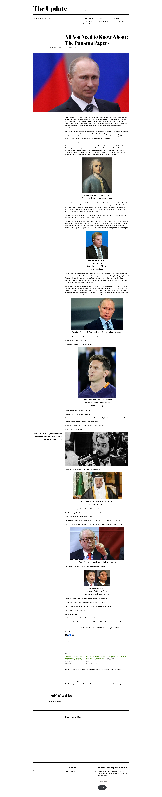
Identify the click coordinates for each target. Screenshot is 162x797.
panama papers (99, 669)
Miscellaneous (103, 24)
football (73, 669)
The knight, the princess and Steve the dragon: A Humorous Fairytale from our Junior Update (95, 658)
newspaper (85, 669)
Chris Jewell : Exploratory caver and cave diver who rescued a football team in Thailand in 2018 (74, 658)
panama (91, 669)
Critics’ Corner (87, 21)
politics (107, 669)
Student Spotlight (89, 18)
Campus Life (87, 24)
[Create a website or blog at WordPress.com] (33, 771)
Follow (102, 787)
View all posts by (55, 702)
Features (117, 18)
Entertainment (103, 21)
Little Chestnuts (119, 21)
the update (117, 669)
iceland (79, 669)
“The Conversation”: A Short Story (116, 656)
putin (111, 669)
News (100, 18)
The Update (50, 8)
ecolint (68, 669)
